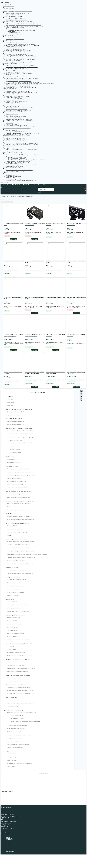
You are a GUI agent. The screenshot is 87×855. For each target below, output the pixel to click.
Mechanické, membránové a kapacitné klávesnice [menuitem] (17, 54)
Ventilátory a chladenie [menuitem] (11, 175)
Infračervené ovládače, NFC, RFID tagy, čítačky (16, 585)
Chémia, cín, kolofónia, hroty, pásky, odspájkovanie (17, 560)
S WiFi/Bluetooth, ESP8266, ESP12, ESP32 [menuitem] (16, 18)
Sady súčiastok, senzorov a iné (13, 706)
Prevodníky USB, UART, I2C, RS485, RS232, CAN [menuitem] (17, 132)
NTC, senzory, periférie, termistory (17, 718)
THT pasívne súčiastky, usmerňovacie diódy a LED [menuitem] (18, 162)
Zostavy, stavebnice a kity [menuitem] (9, 146)
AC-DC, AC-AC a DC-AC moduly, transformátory (16, 623)
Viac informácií (13, 239)
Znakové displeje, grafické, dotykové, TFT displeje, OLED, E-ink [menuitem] (21, 65)
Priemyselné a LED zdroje (12, 620)
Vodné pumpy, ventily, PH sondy (13, 760)
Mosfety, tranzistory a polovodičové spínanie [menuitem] (16, 125)
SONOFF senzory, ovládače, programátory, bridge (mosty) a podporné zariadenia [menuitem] (25, 26)
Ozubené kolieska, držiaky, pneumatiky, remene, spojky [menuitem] (19, 110)
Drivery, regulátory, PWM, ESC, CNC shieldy (16, 608)
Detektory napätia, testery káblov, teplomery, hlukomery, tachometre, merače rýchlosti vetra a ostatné (27, 554)
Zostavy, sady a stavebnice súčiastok (14, 738)
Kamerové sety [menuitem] (11, 31)
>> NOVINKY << (9, 396)
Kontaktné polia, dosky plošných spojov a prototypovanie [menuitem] (16, 136)
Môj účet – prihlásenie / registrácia (7, 814)
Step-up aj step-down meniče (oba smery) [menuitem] (16, 116)
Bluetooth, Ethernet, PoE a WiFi (13, 582)
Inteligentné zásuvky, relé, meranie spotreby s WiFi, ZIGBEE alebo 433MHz (22, 433)
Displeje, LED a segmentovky (12, 513)
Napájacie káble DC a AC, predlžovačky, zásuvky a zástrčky (18, 687)
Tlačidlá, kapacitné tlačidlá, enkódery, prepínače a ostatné (18, 497)
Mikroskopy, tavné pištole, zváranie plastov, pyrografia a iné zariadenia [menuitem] (22, 82)
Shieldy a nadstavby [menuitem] (8, 36)
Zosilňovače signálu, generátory (13, 506)
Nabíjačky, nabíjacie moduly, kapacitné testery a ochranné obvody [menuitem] (21, 92)
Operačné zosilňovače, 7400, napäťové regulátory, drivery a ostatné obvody (25, 721)
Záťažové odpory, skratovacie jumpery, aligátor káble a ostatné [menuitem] (21, 180)
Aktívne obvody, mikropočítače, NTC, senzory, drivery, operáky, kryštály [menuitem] (23, 155)
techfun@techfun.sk (11, 844)
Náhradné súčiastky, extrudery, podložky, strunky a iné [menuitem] (19, 73)
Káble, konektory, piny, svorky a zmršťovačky (15, 684)
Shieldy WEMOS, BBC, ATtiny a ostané (14, 462)
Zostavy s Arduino (10, 699)
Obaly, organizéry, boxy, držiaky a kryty (14, 741)
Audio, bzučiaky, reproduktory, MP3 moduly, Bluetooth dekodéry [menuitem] (21, 59)
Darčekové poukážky (11, 766)
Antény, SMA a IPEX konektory (13, 595)
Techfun (3, 190)
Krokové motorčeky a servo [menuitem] (12, 106)
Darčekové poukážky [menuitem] (10, 177)
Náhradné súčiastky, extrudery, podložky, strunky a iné (18, 532)
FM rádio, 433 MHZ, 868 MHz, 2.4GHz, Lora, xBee (17, 579)
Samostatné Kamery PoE (15, 449)
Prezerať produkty (4, 826)
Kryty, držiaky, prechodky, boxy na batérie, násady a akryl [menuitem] (19, 170)
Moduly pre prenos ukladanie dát (13, 577)
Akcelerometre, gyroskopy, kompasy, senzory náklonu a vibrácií (19, 471)
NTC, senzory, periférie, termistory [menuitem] (16, 158)
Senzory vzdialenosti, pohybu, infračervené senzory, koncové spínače (21, 475)
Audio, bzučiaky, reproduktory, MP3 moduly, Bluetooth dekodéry (20, 503)
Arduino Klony (10, 405)
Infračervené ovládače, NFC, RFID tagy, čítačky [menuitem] (17, 98)
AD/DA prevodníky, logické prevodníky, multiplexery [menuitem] (18, 134)
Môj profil (3, 1)
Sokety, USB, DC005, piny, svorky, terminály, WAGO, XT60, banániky (20, 693)
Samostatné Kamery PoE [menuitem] (14, 32)
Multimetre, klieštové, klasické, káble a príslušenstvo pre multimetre (20, 541)
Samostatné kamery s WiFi (15, 452)
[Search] (39, 192)
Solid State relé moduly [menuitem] (11, 124)
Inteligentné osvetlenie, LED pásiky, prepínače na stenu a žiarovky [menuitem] (21, 23)
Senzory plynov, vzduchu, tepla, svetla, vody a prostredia (18, 468)
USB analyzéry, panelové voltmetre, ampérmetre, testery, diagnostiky (21, 557)
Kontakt (2, 818)
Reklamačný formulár (5, 817)
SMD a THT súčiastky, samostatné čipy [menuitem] (12, 153)
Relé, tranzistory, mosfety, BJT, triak (14, 731)
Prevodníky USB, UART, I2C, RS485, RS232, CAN (16, 665)
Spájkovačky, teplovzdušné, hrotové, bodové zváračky (18, 547)
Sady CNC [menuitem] (8, 74)
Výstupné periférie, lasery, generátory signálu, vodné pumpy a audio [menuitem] (19, 57)
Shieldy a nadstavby (10, 456)
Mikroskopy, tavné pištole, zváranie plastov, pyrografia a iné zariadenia (21, 551)
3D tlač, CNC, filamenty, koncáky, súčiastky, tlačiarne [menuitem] (15, 69)
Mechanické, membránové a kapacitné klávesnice (17, 494)
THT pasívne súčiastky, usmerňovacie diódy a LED (17, 728)
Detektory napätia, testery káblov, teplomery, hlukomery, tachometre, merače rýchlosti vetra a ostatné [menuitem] (30, 83)
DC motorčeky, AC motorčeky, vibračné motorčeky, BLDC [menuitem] (19, 107)
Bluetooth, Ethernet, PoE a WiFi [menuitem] (13, 97)
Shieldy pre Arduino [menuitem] (10, 37)
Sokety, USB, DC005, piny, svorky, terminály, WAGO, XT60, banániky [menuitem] (22, 144)
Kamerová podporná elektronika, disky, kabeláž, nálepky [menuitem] (21, 30)
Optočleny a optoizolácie (12, 662)
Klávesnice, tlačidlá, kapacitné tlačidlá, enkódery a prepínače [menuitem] (17, 52)
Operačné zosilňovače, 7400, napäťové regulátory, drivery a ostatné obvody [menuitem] (26, 159)
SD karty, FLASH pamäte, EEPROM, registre (15, 592)
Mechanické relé (10, 646)
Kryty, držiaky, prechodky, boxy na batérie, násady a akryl (18, 744)
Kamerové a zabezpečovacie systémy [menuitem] (15, 28)
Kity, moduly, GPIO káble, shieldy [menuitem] (13, 15)
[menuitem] (43, 184)
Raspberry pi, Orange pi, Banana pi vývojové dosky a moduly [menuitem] (17, 11)
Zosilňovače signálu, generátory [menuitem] (13, 60)
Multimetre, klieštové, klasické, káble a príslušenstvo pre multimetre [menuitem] (22, 78)
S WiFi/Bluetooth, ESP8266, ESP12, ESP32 (15, 421)
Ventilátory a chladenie (11, 753)
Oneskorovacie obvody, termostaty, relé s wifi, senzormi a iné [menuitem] (20, 126)
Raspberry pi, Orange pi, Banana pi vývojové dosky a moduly (19, 409)
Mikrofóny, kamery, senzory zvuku (14, 478)
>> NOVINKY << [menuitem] (7, 4)
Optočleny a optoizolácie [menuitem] (11, 130)
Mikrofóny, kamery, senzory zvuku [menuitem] (14, 46)
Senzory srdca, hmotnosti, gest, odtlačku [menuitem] (15, 49)
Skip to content (4, 182)
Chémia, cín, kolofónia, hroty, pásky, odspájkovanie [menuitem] (18, 86)
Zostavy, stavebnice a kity (11, 697)
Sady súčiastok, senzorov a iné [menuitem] (13, 151)
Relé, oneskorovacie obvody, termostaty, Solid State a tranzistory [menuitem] (18, 121)
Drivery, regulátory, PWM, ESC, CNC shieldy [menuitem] (16, 109)
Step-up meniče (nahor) (12, 630)
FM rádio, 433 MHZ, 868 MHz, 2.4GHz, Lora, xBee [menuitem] (18, 96)
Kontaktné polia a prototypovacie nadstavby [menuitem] (16, 139)
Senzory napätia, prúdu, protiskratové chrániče (16, 481)
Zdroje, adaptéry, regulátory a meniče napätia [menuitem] (14, 112)
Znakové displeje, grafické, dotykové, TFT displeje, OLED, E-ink (19, 516)
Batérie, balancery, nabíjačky (12, 567)
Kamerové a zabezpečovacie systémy (14, 440)
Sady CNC (9, 535)
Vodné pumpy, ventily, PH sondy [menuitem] (13, 179)
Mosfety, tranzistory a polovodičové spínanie (16, 652)
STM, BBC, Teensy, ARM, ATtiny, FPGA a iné (16, 424)
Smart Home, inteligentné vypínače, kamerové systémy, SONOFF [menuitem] (18, 22)
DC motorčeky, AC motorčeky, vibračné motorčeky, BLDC (18, 604)
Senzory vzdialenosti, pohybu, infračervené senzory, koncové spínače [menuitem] (22, 45)
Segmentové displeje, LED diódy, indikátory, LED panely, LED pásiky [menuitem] (22, 67)
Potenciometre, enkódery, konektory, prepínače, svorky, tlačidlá (19, 734)
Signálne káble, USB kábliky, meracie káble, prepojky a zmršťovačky (20, 690)
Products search (42, 187)
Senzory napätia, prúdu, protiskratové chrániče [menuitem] (17, 48)
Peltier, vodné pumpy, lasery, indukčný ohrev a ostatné (18, 509)
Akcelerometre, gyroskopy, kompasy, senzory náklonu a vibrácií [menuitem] (21, 44)
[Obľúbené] (82, 187)
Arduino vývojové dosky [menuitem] (8, 6)
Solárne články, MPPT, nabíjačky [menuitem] (13, 118)
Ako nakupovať (3, 825)
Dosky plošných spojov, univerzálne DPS (15, 681)
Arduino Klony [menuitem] (9, 9)
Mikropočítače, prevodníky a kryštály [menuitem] (17, 157)
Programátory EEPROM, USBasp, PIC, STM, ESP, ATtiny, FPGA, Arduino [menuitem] (22, 133)
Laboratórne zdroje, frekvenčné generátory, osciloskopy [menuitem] (19, 79)
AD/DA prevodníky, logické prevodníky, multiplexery (17, 671)
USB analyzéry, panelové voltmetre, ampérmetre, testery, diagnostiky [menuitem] (22, 84)
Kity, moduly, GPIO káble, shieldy (13, 414)
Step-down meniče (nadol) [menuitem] (12, 114)
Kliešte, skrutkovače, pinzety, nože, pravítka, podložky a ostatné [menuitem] (21, 87)
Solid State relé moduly (11, 649)
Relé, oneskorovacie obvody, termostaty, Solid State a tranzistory (19, 643)
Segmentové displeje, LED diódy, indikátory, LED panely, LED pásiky (20, 519)
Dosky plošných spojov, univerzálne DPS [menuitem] (15, 138)
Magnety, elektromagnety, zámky (13, 757)
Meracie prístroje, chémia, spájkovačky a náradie (16, 539)
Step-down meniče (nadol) (12, 627)
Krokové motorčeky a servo (12, 601)
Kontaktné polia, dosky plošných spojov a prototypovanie (18, 675)
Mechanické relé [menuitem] (9, 123)
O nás (2, 819)
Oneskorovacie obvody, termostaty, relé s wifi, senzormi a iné (19, 655)
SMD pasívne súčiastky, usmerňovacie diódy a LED (17, 725)
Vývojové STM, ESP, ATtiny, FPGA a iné (14, 418)
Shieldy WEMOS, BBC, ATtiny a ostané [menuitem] (15, 39)
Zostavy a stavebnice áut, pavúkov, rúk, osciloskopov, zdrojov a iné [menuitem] (22, 149)
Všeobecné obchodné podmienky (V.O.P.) (9, 816)
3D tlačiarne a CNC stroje (12, 525)
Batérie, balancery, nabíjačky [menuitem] (10, 89)
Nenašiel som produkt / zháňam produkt (8, 821)
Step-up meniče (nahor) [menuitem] (11, 115)
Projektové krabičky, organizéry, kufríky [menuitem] (15, 171)
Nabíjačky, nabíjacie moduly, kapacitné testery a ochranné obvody (20, 573)
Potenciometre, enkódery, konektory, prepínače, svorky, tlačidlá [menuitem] (21, 165)
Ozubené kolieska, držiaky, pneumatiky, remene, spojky (18, 611)
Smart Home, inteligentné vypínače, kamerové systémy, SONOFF (19, 428)
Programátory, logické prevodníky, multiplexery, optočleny (18, 659)
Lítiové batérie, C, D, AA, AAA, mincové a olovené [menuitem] (17, 91)
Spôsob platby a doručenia (6, 823)
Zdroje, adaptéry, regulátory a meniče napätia (15, 615)
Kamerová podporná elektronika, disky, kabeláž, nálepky (21, 442)
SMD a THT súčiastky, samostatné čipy (14, 710)
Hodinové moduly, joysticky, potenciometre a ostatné (17, 487)
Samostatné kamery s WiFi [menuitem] (14, 34)
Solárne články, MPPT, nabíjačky (13, 636)
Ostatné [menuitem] (5, 173)
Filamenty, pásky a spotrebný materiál (14, 528)
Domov (3, 196)
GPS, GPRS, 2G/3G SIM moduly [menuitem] (13, 100)
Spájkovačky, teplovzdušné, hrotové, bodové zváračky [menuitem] (18, 81)
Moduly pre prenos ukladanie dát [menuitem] (11, 94)
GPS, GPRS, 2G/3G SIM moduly (13, 589)
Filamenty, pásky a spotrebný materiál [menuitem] (15, 72)
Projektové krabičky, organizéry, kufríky (15, 747)
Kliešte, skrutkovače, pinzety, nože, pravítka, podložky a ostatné (20, 563)
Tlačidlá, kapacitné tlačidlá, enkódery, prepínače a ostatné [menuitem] (19, 55)
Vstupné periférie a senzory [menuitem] (9, 41)
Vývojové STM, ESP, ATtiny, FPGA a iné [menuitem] (12, 17)
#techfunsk (26, 184)
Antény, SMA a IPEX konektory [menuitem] (13, 102)
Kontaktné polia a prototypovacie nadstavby (15, 677)
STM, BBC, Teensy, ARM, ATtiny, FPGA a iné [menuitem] (16, 20)
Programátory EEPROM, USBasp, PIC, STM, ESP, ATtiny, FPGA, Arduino (21, 668)
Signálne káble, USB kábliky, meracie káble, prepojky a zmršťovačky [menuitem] (22, 143)
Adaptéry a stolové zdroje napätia (13, 617)
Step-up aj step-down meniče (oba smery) (15, 633)
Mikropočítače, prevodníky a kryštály (17, 715)
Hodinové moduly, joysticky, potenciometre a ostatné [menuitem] (18, 50)
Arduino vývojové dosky (11, 399)
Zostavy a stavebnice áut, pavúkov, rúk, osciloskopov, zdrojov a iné (20, 703)
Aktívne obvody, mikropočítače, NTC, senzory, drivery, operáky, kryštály (21, 712)
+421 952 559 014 (10, 851)
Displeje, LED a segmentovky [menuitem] (10, 64)
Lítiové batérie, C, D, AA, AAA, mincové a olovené (16, 570)
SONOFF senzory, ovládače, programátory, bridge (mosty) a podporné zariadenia (23, 437)
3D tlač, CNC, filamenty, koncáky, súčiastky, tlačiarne (17, 523)
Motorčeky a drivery (10, 599)
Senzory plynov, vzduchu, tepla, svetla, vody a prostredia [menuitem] (19, 42)
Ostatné (7, 751)
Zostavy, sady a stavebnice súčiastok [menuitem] (14, 166)
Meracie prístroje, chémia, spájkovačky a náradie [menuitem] (14, 76)
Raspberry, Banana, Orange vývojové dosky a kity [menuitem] (17, 13)
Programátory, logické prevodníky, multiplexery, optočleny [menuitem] (17, 128)
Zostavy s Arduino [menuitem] (10, 148)
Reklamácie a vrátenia (5, 824)
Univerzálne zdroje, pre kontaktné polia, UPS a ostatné (18, 639)
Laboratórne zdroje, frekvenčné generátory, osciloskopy (18, 544)
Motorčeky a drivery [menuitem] (8, 104)
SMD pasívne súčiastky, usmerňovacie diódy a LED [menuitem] (18, 161)
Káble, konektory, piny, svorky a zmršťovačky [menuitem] (13, 141)
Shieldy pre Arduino (11, 459)
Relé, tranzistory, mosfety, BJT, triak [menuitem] (14, 163)
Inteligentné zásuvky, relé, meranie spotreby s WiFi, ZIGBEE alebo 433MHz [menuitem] (23, 25)
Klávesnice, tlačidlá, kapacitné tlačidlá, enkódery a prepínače (18, 491)
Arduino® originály (10, 402)
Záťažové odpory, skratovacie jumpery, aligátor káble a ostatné (19, 763)
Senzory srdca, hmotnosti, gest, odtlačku (15, 484)
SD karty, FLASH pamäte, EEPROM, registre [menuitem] (16, 101)
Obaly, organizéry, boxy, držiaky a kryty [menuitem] (12, 168)
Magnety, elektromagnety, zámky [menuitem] (13, 176)
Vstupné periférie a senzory (12, 466)
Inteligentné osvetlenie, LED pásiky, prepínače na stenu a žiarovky (20, 430)
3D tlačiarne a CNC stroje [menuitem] (12, 70)
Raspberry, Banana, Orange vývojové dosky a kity (16, 411)
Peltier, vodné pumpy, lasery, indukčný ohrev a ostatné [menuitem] (19, 62)
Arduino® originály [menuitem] (10, 8)
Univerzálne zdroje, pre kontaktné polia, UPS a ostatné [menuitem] (19, 119)
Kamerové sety (13, 446)
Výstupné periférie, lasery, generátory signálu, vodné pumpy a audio (20, 501)
